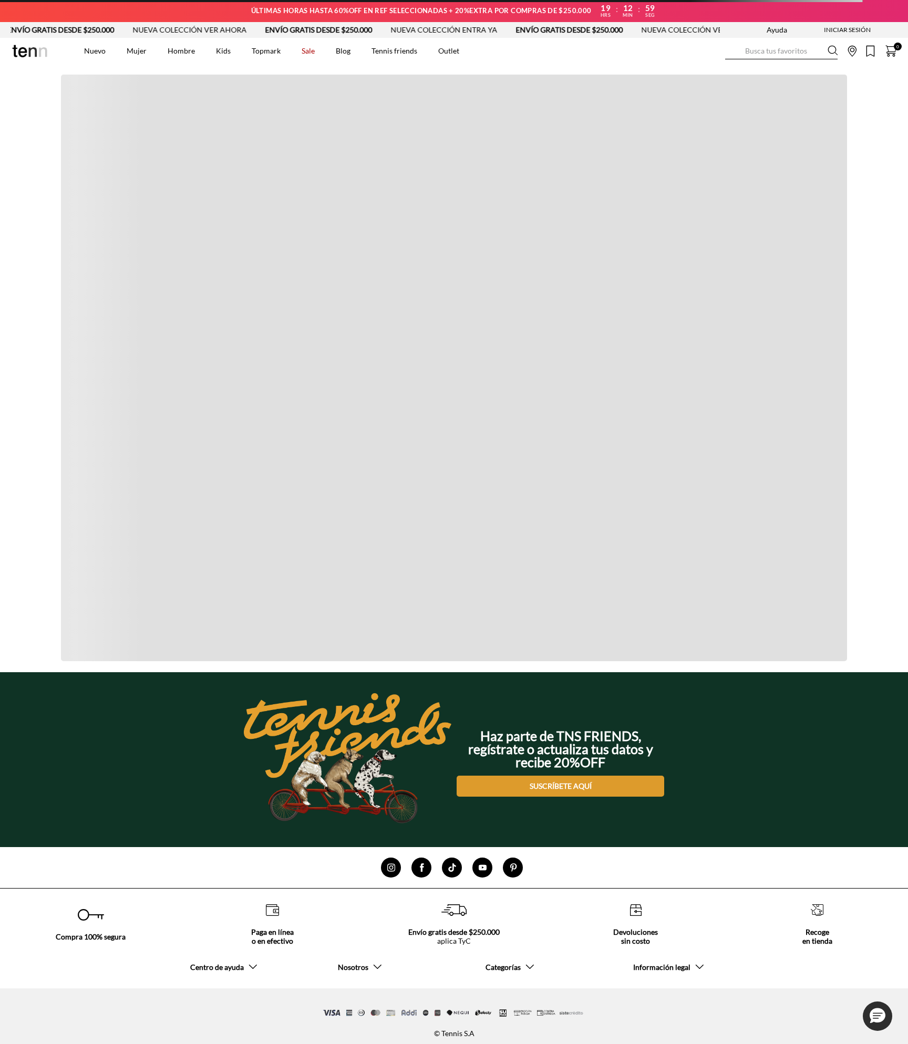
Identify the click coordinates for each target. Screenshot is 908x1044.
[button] (877, 1016)
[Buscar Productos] (733, 51)
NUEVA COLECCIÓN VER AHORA (156, 29)
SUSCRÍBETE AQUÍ (561, 785)
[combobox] (781, 51)
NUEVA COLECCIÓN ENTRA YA (410, 29)
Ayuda (777, 29)
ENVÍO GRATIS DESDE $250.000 (285, 29)
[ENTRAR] (826, 29)
